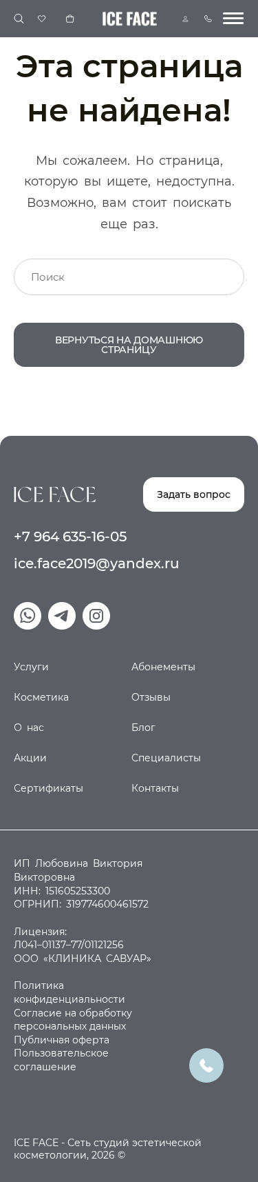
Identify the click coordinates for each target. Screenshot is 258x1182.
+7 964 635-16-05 (70, 536)
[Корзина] (69, 18)
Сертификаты (48, 788)
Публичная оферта (61, 1040)
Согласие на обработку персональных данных (73, 1020)
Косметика (41, 697)
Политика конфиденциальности (69, 992)
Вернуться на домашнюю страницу (129, 345)
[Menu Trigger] (233, 18)
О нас (29, 727)
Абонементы (163, 667)
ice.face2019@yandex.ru (97, 563)
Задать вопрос (193, 494)
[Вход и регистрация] (185, 19)
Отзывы (151, 697)
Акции (30, 758)
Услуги (31, 667)
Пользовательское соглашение (61, 1060)
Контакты (155, 788)
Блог (143, 727)
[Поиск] (19, 19)
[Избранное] (41, 18)
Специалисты (166, 758)
